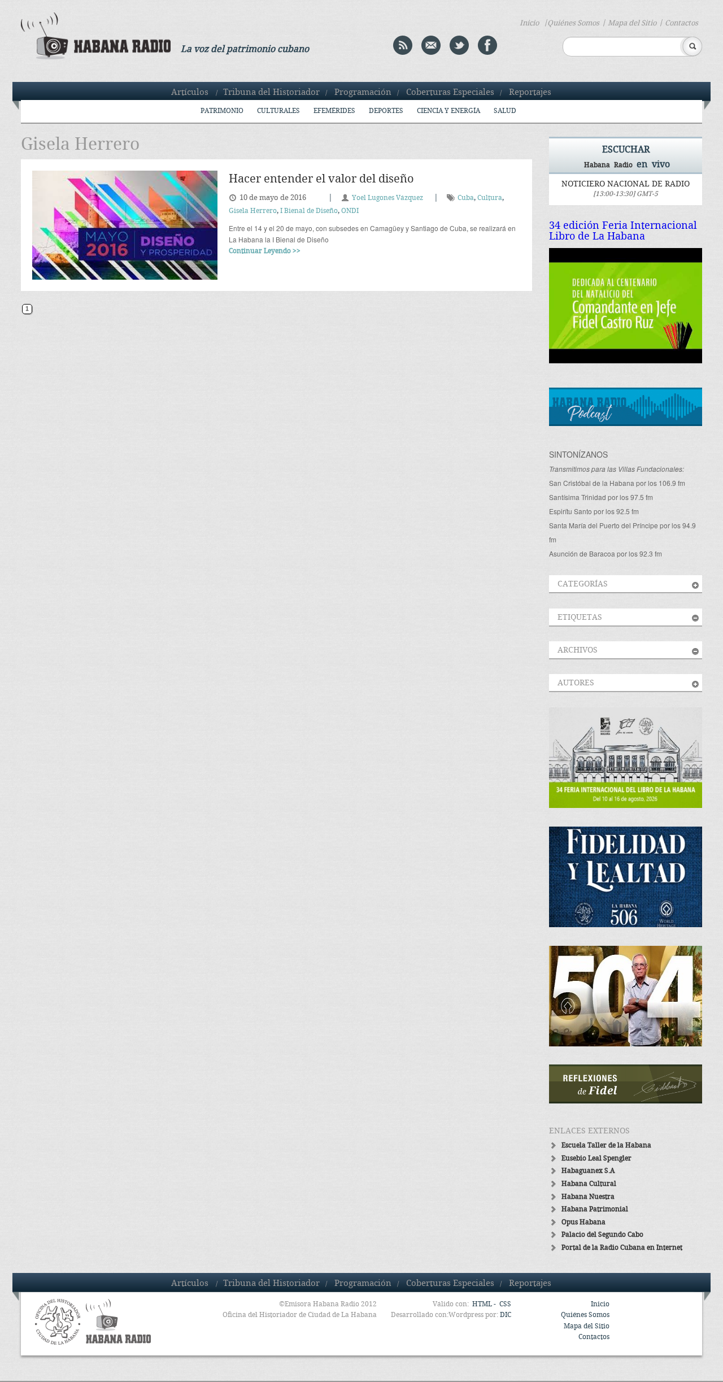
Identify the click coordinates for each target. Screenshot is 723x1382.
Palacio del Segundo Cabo (602, 1234)
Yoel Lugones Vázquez (387, 198)
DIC (505, 1315)
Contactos (681, 23)
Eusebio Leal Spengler (596, 1158)
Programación (362, 92)
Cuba (466, 198)
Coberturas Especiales (450, 92)
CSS (505, 1304)
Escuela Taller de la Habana (606, 1145)
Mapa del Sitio (632, 23)
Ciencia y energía (448, 111)
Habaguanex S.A (588, 1171)
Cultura (489, 198)
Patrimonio (222, 111)
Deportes (386, 111)
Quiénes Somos (573, 23)
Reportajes (530, 92)
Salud (505, 111)
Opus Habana (583, 1222)
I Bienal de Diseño (309, 211)
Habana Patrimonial (594, 1209)
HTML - (485, 1304)
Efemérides (334, 111)
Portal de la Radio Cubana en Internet (621, 1247)
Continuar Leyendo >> (264, 251)
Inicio (529, 23)
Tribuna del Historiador (271, 92)
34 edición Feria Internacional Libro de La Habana (623, 231)
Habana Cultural (588, 1184)
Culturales (278, 111)
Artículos (189, 92)
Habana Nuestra (588, 1197)
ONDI (350, 211)
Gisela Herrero (253, 211)
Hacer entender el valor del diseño (321, 179)
